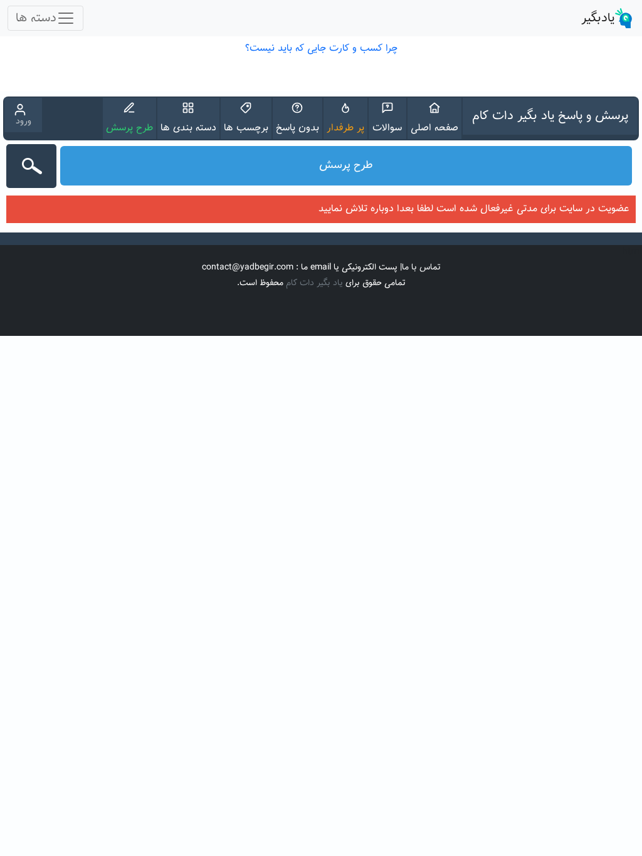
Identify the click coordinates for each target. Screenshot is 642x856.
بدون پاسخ (297, 128)
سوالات (387, 128)
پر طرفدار (345, 128)
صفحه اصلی (434, 128)
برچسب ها (246, 128)
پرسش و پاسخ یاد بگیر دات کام (550, 116)
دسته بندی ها (188, 128)
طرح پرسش (129, 128)
